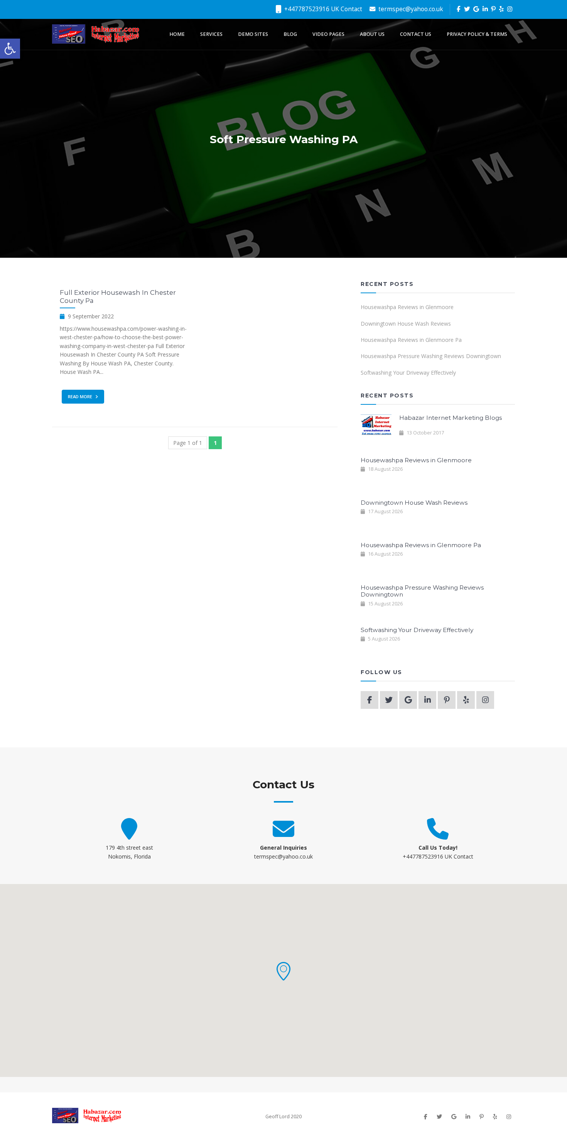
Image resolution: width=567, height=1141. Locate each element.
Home (177, 34)
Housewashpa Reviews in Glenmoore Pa (411, 339)
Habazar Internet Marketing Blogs (450, 417)
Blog (290, 34)
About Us (372, 34)
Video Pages (328, 34)
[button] (283, 971)
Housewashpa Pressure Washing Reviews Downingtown (431, 356)
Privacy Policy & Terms (477, 34)
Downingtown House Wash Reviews (406, 323)
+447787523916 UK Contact (322, 9)
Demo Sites (253, 34)
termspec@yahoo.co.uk (410, 9)
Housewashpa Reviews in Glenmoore (407, 307)
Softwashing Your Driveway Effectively (408, 372)
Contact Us (415, 34)
